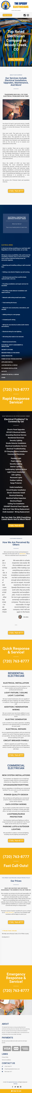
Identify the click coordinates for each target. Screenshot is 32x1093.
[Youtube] (18, 1087)
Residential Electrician (16, 438)
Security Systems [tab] (7, 349)
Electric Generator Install (16, 493)
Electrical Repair (16, 501)
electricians (23, 553)
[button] (3, 590)
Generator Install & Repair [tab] (10, 374)
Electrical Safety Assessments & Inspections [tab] (12, 345)
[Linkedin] (20, 1087)
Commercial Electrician (16, 454)
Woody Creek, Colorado (10, 930)
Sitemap (15, 1083)
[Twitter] (15, 1087)
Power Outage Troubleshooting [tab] (11, 359)
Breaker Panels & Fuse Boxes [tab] (10, 352)
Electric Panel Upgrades (16, 429)
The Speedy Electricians (12, 1082)
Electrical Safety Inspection (16, 498)
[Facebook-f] (12, 1087)
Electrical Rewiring (16, 495)
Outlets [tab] (4, 371)
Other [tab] (3, 377)
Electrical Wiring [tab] (7, 245)
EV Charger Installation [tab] (9, 368)
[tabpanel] (16, 295)
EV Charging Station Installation (16, 451)
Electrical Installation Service (16, 446)
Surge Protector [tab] (6, 356)
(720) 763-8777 (16, 389)
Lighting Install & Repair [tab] (9, 365)
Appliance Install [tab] (7, 362)
